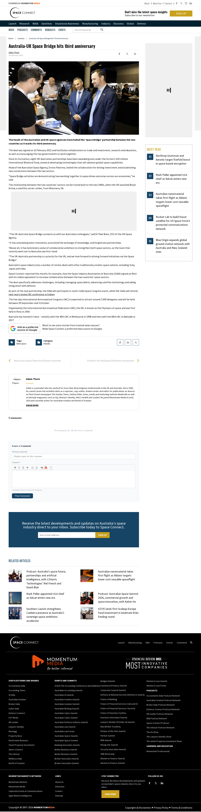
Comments (36, 30)
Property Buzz (15, 735)
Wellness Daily (15, 758)
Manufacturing (90, 23)
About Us (59, 782)
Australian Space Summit (66, 740)
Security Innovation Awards (113, 749)
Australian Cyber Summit (66, 717)
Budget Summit (107, 681)
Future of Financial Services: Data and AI (119, 703)
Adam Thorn (14, 52)
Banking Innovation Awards (67, 745)
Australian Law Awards (65, 726)
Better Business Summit (66, 754)
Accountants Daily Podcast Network (163, 695)
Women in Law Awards (157, 681)
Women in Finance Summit (112, 763)
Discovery (118, 23)
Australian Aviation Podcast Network (164, 700)
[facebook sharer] (119, 54)
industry (46, 343)
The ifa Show (152, 732)
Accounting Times (17, 690)
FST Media (13, 717)
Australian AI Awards (64, 694)
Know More (32, 405)
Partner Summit (107, 735)
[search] (102, 29)
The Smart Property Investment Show (164, 741)
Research (24, 23)
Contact (168, 3)
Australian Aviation (17, 699)
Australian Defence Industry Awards (71, 722)
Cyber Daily (14, 708)
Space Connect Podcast (158, 723)
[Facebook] (149, 783)
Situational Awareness (67, 23)
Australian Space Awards (66, 735)
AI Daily (12, 694)
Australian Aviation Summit (67, 704)
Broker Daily (14, 704)
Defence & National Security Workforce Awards (122, 694)
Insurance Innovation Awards (113, 717)
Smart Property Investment (21, 745)
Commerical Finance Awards (113, 685)
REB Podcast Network (157, 718)
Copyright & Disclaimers (138, 807)
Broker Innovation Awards (67, 758)
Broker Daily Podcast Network (161, 704)
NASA (35, 23)
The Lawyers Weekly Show (159, 736)
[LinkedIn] (162, 783)
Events (61, 30)
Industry (105, 23)
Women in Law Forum (156, 685)
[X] (155, 783)
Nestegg (13, 731)
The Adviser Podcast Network (160, 727)
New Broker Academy (110, 726)
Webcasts (50, 30)
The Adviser (14, 754)
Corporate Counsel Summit (113, 690)
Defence (141, 23)
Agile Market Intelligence (20, 795)
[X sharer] (127, 54)
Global (130, 23)
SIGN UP (181, 13)
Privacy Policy (161, 807)
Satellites (46, 23)
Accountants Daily (17, 685)
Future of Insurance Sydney (113, 713)
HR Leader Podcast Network (160, 713)
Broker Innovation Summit (67, 763)
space (23, 344)
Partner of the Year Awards (113, 731)
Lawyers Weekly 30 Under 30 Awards (117, 722)
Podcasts (158, 642)
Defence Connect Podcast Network (163, 709)
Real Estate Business (18, 740)
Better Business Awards (66, 749)
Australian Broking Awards (67, 708)
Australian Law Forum (64, 731)
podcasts (22, 30)
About (147, 3)
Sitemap (59, 795)
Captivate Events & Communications (26, 791)
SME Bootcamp (107, 754)
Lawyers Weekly (16, 726)
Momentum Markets (18, 782)
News (11, 30)
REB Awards (106, 740)
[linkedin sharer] (135, 54)
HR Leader (13, 722)
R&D (148, 642)
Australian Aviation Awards (67, 699)
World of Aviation (17, 763)
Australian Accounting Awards (68, 690)
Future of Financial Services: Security (117, 708)
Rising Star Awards (109, 744)
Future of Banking (108, 699)
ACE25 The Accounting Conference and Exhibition (77, 685)
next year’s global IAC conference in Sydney (31, 294)
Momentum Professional (158, 751)
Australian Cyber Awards (66, 713)
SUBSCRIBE (110, 794)
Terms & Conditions (181, 807)
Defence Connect (17, 713)
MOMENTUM (30, 3)
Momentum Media (17, 786)
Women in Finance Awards (112, 758)
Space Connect (16, 749)
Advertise (157, 3)
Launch (12, 23)
